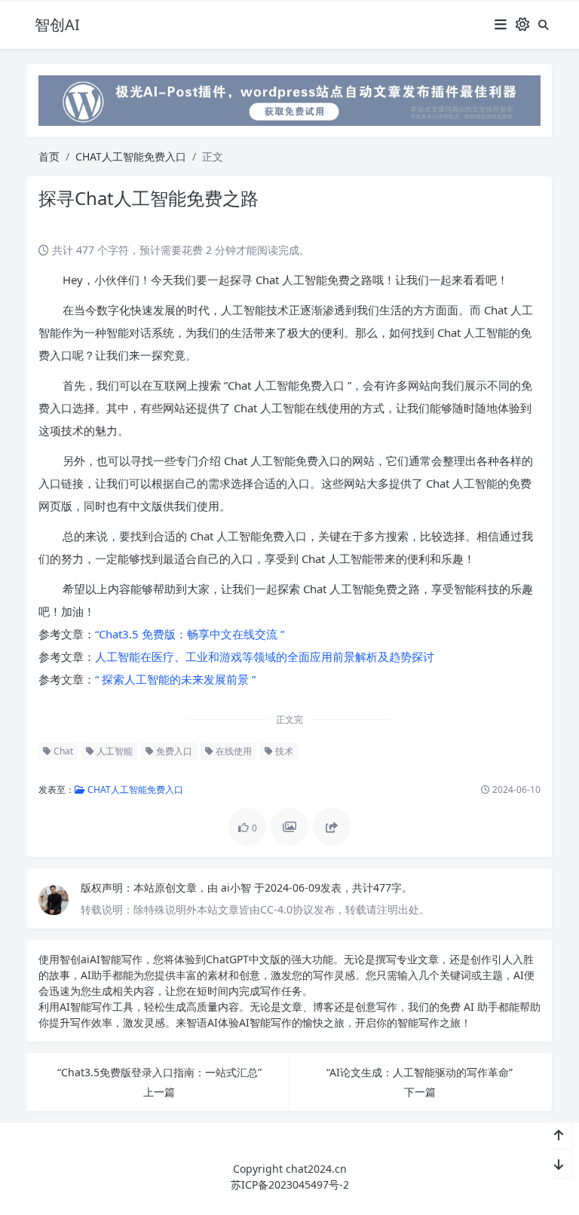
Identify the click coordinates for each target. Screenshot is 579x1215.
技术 (283, 751)
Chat (62, 751)
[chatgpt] (289, 99)
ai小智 (237, 887)
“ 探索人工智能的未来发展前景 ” (175, 679)
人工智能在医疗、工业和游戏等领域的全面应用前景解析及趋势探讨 (264, 656)
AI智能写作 (116, 959)
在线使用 (232, 751)
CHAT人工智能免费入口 (130, 156)
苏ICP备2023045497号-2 (290, 1184)
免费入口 (173, 751)
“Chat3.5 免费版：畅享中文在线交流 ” (189, 633)
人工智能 (113, 751)
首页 (49, 156)
